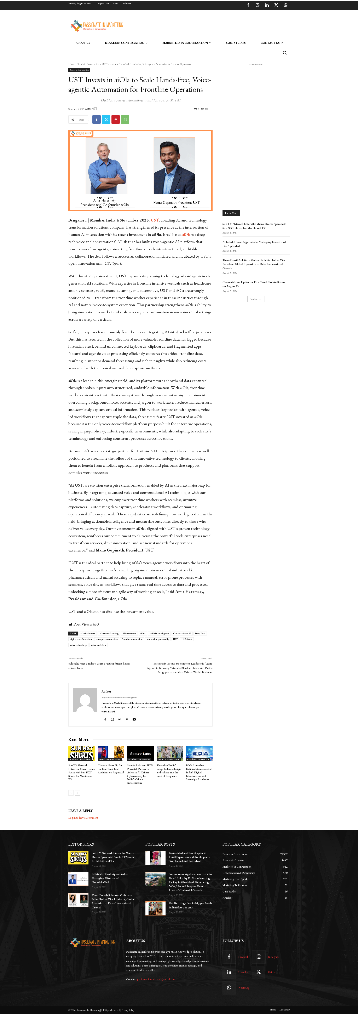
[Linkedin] (267, 5)
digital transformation (81, 639)
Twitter (272, 972)
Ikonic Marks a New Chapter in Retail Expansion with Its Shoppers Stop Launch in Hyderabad (189, 857)
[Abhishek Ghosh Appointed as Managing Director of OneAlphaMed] (78, 879)
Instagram (273, 957)
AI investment (129, 633)
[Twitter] (276, 5)
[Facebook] (248, 5)
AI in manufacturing (109, 633)
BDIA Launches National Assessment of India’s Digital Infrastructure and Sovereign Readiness (199, 772)
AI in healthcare (87, 633)
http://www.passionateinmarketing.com (119, 697)
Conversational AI (182, 633)
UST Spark (187, 639)
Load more (255, 299)
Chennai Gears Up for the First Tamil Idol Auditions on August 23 (111, 769)
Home (71, 64)
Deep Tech (200, 633)
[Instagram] (257, 5)
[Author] (96, 109)
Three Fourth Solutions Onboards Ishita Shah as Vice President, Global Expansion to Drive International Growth (254, 264)
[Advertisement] (200, 25)
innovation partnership (158, 639)
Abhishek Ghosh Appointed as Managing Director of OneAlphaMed (110, 878)
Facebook (243, 957)
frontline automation (132, 639)
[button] (285, 53)
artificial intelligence (159, 633)
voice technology (78, 645)
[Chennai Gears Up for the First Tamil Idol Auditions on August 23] (111, 753)
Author (89, 108)
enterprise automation (107, 639)
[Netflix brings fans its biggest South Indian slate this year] (155, 908)
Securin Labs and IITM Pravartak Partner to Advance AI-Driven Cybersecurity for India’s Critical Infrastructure (140, 774)
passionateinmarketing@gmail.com (156, 979)
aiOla (142, 633)
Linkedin (243, 972)
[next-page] (77, 793)
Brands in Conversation (88, 64)
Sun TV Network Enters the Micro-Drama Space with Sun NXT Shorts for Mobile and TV (81, 772)
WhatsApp (243, 988)
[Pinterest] (115, 119)
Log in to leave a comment (83, 817)
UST (175, 639)
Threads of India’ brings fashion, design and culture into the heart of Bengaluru (169, 771)
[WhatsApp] (285, 5)
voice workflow (98, 645)
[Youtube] (135, 718)
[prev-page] (71, 793)
